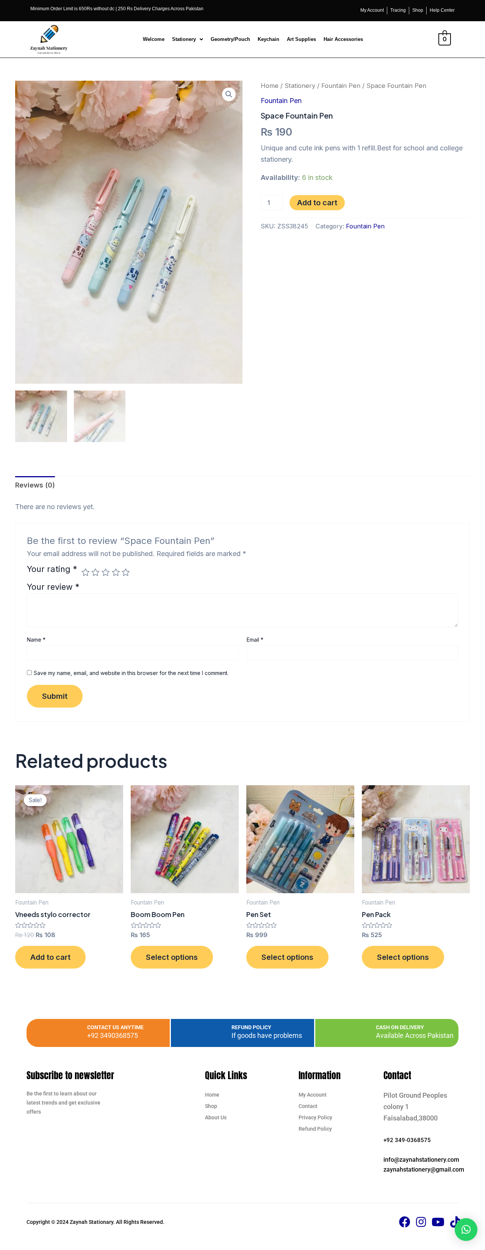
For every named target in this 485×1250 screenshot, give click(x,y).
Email (255, 639)
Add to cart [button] (50, 957)
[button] (187, 39)
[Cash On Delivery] (359, 1033)
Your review (53, 587)
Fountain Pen (340, 85)
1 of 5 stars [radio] (85, 572)
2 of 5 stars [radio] (95, 572)
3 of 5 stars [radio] (106, 572)
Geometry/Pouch (230, 39)
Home (269, 85)
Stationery (184, 39)
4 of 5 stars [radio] (116, 572)
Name (36, 639)
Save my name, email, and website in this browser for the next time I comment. (131, 673)
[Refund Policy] (214, 1033)
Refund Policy (251, 1027)
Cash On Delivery (400, 1027)
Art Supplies (301, 39)
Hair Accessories (343, 39)
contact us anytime (115, 1027)
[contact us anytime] (70, 1033)
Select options (172, 957)
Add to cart (317, 202)
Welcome (153, 39)
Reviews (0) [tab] (35, 485)
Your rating (52, 569)
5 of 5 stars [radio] (126, 572)
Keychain (268, 39)
